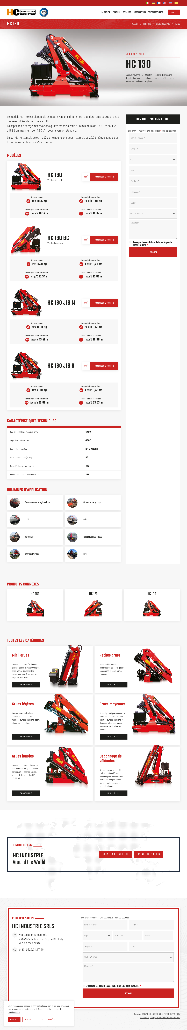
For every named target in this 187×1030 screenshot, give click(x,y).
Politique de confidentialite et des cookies (165, 1018)
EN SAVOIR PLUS (26, 684)
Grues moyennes (135, 54)
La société (106, 12)
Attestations (144, 1018)
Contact (174, 12)
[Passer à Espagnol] (176, 3)
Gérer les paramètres (48, 1019)
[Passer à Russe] (170, 3)
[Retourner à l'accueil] (21, 12)
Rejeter (28, 1019)
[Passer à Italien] (147, 3)
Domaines (127, 12)
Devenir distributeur (148, 854)
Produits (116, 12)
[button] (26, 177)
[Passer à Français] (159, 3)
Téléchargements (155, 12)
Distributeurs (140, 12)
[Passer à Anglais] (165, 3)
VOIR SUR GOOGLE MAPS (29, 943)
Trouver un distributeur (115, 854)
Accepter (14, 1019)
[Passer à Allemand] (153, 3)
